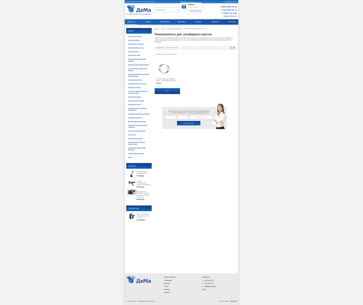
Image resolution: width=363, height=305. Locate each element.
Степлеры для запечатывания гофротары (137, 126)
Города (204, 289)
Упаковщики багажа (134, 104)
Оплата (198, 22)
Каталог (131, 22)
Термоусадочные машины (136, 101)
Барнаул (191, 1)
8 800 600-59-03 (229, 6)
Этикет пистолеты (133, 51)
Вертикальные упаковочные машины (137, 60)
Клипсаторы (132, 135)
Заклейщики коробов (134, 118)
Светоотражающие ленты (136, 48)
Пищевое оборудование (135, 138)
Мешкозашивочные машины (137, 121)
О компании (165, 22)
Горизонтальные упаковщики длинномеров (137, 109)
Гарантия (215, 22)
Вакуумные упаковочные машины (138, 114)
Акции (147, 22)
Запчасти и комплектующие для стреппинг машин (138, 92)
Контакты (232, 22)
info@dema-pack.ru (231, 1)
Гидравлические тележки (136, 153)
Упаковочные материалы (136, 44)
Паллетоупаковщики (134, 97)
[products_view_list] (234, 48)
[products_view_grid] (231, 48)
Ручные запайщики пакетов (136, 131)
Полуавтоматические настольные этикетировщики (138, 75)
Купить (167, 91)
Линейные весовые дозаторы (137, 83)
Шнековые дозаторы (134, 87)
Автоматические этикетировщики (138, 65)
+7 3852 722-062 (229, 13)
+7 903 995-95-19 (228, 10)
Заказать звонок (230, 16)
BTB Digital (233, 301)
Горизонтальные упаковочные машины (137, 69)
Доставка (181, 22)
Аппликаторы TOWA (134, 55)
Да (184, 7)
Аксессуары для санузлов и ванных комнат (136, 143)
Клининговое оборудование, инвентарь (137, 149)
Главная (157, 28)
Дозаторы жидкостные (135, 80)
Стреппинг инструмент (135, 36)
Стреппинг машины (134, 40)
